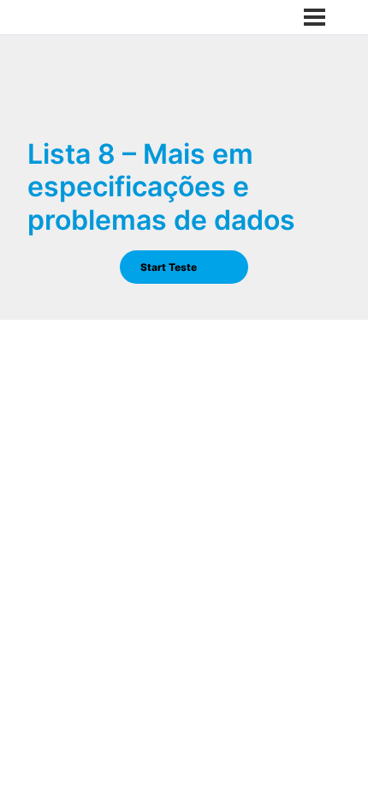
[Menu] (314, 17)
